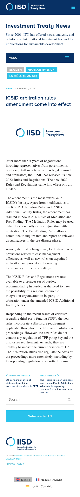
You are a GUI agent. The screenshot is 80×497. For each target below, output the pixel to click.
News (9, 88)
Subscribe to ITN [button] (40, 416)
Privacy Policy (15, 463)
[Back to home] (24, 7)
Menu (13, 58)
